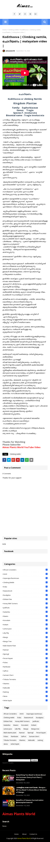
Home (4, 30)
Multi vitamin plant (25, 646)
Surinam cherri (25, 675)
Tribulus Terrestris (25, 679)
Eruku (25, 587)
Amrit (25, 574)
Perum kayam (25, 658)
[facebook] (14, 14)
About (24, 834)
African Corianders (25, 570)
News (4, 826)
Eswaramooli (25, 591)
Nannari (25, 650)
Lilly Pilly (25, 633)
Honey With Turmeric (25, 603)
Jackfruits (25, 608)
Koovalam (25, 620)
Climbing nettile (13, 30)
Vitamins (25, 683)
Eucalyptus (25, 595)
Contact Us (33, 834)
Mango (25, 637)
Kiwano (25, 616)
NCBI (4, 544)
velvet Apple (25, 700)
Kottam (25, 624)
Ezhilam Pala (25, 599)
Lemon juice (25, 629)
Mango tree (25, 641)
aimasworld (10, 51)
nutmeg (25, 692)
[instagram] (25, 14)
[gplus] (36, 14)
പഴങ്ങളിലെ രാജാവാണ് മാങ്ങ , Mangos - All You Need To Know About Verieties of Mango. (31, 789)
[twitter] (19, 14)
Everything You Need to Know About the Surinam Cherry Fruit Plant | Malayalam (31, 777)
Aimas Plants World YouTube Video (21, 447)
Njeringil (25, 654)
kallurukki (25, 688)
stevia (25, 696)
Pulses (25, 662)
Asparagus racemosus (25, 578)
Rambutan (25, 667)
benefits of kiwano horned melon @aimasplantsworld (29, 801)
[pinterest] (30, 14)
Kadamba (25, 612)
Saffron (25, 671)
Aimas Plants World (18, 814)
